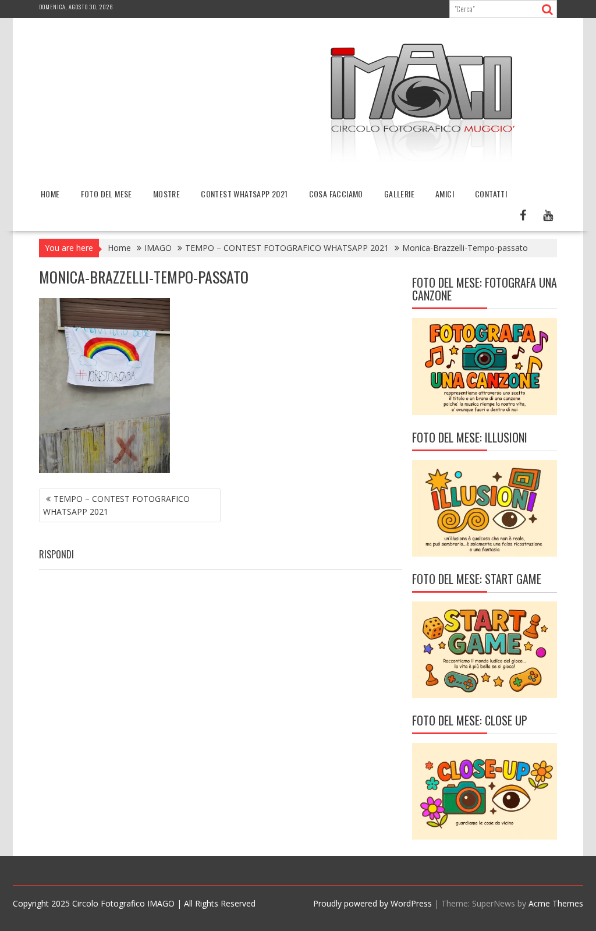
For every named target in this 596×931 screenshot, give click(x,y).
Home (50, 193)
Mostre (166, 193)
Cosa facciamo (336, 193)
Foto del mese (106, 193)
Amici (444, 193)
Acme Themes (555, 903)
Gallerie (399, 193)
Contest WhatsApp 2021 (244, 193)
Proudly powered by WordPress (372, 903)
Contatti (491, 193)
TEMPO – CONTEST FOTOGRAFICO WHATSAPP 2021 (116, 505)
